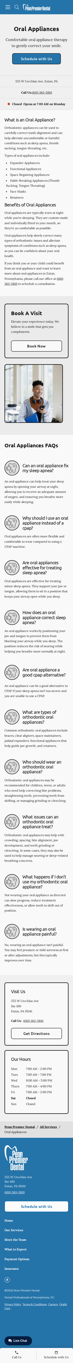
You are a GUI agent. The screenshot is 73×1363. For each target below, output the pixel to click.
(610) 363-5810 (42, 92)
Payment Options (16, 1259)
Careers (53, 1304)
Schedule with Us (36, 58)
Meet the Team (15, 1240)
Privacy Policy (12, 1304)
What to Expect (15, 1249)
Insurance (11, 1268)
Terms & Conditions (34, 1304)
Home (8, 1220)
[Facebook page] (7, 1280)
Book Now (36, 346)
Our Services (13, 1230)
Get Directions (36, 1033)
